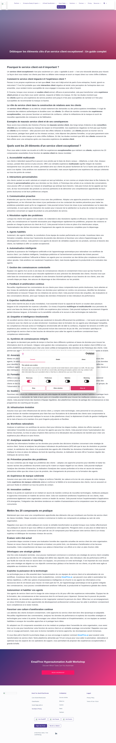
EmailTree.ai (67, 577)
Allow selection (58, 388)
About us (61, 701)
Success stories (63, 697)
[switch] (48, 381)
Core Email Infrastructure (39, 697)
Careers (61, 705)
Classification (35, 701)
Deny (33, 388)
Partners (61, 712)
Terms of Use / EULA (92, 701)
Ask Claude (55, 719)
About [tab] (83, 359)
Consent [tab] (32, 359)
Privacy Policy (90, 697)
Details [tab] (58, 359)
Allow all (82, 388)
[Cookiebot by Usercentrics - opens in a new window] (86, 353)
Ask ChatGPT (42, 719)
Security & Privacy (37, 709)
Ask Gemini (69, 719)
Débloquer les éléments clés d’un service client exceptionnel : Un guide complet (58, 51)
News (60, 708)
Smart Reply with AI (37, 705)
